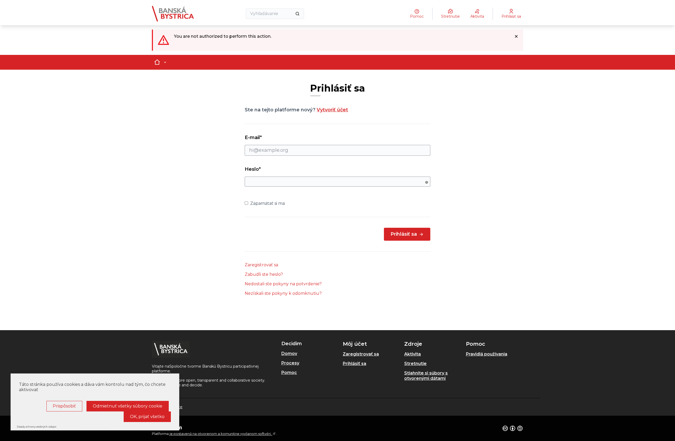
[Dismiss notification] (516, 36)
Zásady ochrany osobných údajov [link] (36, 426)
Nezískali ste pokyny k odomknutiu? (283, 293)
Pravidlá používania (486, 354)
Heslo (253, 169)
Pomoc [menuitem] (289, 372)
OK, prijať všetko (147, 416)
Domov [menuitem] (289, 353)
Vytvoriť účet (332, 110)
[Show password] (426, 182)
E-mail (263, 137)
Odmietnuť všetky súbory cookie (127, 406)
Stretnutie (415, 363)
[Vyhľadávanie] (297, 14)
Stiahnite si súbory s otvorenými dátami (426, 376)
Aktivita (412, 354)
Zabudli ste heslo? (264, 274)
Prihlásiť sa (403, 234)
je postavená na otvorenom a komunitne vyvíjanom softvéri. (223, 433)
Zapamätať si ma (267, 203)
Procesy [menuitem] (290, 363)
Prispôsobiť (64, 406)
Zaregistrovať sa (261, 264)
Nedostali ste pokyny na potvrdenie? (283, 283)
